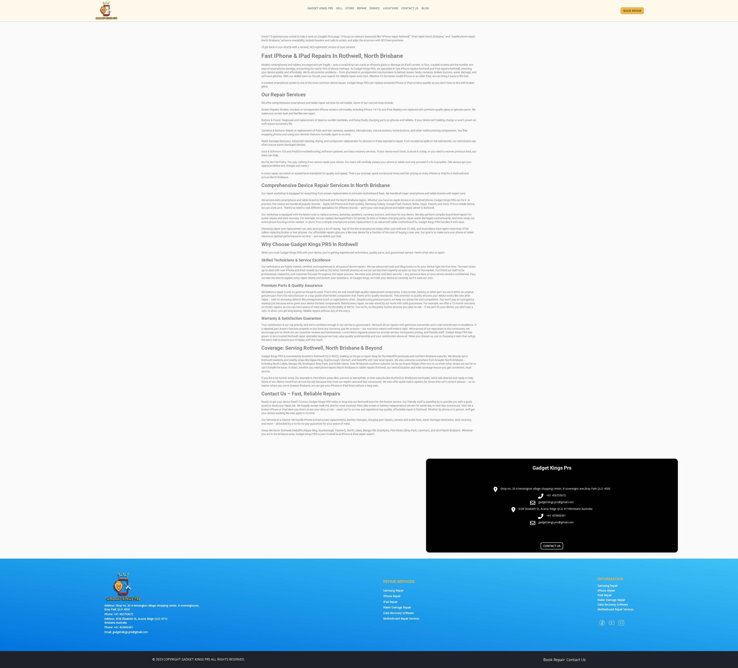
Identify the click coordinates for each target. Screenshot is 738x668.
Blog (425, 8)
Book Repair (632, 10)
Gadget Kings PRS (320, 8)
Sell (339, 8)
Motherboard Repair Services (401, 618)
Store (349, 8)
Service (374, 8)
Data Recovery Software (398, 613)
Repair (361, 8)
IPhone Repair (392, 596)
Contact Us (409, 8)
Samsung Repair (393, 590)
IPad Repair (390, 602)
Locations (390, 8)
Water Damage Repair (397, 607)
